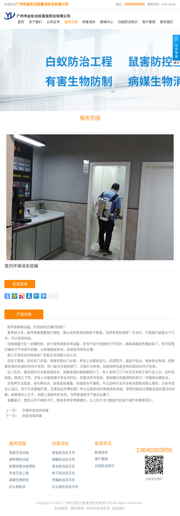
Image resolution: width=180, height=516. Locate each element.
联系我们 (166, 22)
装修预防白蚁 (19, 459)
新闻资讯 (103, 443)
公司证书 (53, 22)
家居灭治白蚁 (19, 452)
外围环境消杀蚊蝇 (35, 410)
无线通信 (118, 508)
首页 (21, 22)
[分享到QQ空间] (15, 296)
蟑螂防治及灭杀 (63, 459)
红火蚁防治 (17, 487)
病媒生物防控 (19, 480)
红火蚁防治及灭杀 (65, 487)
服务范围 (71, 22)
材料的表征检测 (98, 508)
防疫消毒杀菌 (32, 416)
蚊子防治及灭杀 (63, 473)
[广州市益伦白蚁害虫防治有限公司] (37, 16)
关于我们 (35, 22)
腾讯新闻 (77, 508)
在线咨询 (19, 284)
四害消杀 (88, 22)
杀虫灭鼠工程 (19, 473)
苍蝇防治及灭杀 (63, 480)
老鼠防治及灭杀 (63, 452)
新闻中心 (106, 22)
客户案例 (148, 22)
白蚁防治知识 (128, 22)
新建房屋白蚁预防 (22, 466)
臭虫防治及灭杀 (63, 466)
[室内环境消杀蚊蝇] (90, 197)
